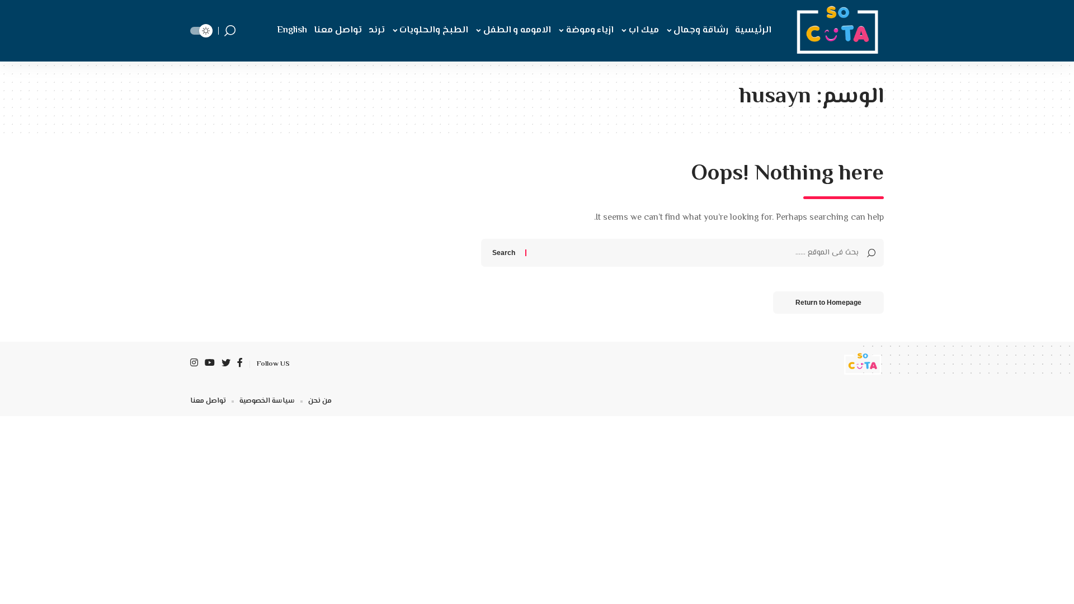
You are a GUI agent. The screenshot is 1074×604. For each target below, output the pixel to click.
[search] (229, 30)
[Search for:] (696, 253)
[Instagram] (194, 363)
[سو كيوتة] (835, 31)
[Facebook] (240, 363)
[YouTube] (210, 363)
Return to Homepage (828, 302)
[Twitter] (226, 363)
